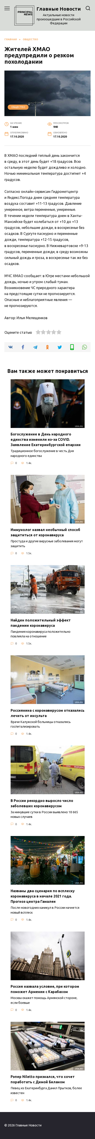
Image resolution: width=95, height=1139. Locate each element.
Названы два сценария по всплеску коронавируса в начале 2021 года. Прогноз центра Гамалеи (43, 896)
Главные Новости (58, 9)
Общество (18, 107)
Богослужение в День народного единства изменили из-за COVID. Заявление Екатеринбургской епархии (46, 439)
